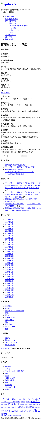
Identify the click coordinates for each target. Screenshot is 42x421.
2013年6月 (9, 229)
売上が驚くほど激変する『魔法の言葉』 (20, 167)
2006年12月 (9, 276)
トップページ (6, 348)
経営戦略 (8, 324)
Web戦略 (12, 28)
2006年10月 (9, 279)
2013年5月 (9, 231)
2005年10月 (9, 290)
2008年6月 (9, 260)
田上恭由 (30, 407)
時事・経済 (9, 320)
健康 (7, 313)
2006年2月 (9, 285)
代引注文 (8, 37)
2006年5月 (9, 283)
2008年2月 (9, 263)
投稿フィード (10, 340)
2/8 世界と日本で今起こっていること (19, 172)
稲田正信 (12, 411)
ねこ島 (12, 399)
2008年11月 (9, 258)
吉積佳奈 (23, 401)
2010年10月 (9, 245)
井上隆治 (35, 399)
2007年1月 (9, 274)
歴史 (7, 322)
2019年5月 (9, 220)
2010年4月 (9, 249)
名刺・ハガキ (14, 30)
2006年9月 (9, 281)
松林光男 (38, 404)
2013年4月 (9, 233)
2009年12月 (9, 251)
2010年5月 (9, 247)
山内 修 (16, 404)
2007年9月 (9, 267)
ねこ (7, 399)
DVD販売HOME (11, 19)
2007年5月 (9, 270)
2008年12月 (9, 256)
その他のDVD (10, 35)
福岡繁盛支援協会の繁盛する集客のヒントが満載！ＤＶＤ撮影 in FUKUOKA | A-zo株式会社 (22, 185)
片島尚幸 (20, 407)
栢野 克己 (3, 407)
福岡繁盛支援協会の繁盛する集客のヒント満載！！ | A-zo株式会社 (22, 194)
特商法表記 (9, 39)
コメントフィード (12, 342)
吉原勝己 (18, 401)
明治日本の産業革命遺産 (14, 174)
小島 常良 (3, 404)
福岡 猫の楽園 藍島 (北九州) (15, 165)
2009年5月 (9, 254)
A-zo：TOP (9, 16)
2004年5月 (9, 297)
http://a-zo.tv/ (5, 93)
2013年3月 (9, 235)
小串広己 (35, 401)
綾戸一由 (26, 411)
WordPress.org (10, 345)
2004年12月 (9, 295)
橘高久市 (14, 407)
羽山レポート (14, 23)
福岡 (6, 411)
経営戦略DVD (10, 21)
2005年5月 (9, 292)
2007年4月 (9, 272)
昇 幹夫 (27, 404)
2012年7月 (9, 238)
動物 (7, 315)
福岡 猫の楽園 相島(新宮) (14, 169)
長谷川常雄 (16, 415)
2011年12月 (9, 240)
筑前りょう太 (19, 411)
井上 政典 (30, 399)
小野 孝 (9, 404)
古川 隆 (11, 402)
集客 (11, 32)
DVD (3, 398)
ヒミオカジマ (18, 399)
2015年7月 (9, 224)
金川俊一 (10, 415)
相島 (36, 407)
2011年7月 (9, 242)
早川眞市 (22, 404)
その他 (7, 308)
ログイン (8, 338)
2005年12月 (9, 288)
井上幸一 (25, 399)
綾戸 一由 (31, 411)
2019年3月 (9, 222)
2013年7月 (9, 226)
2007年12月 (9, 265)
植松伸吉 (8, 407)
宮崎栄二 (28, 401)
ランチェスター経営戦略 (18, 26)
